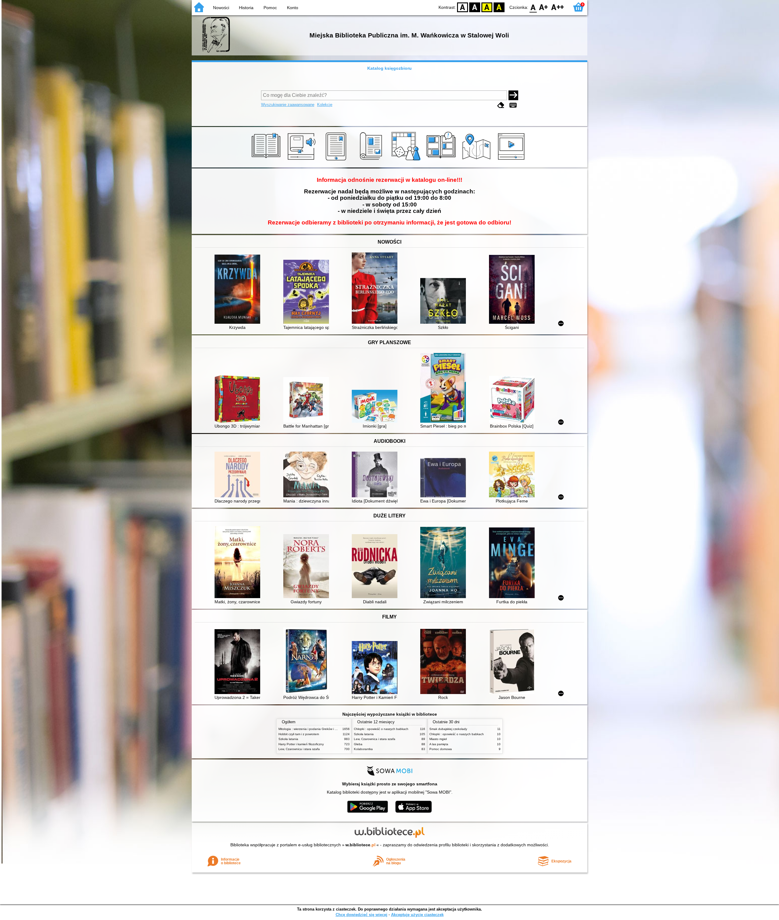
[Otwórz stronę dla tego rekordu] (239, 290)
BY (499, 6)
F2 (558, 6)
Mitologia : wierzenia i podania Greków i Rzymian (312, 729)
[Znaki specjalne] (513, 105)
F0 (533, 6)
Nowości (221, 7)
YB (487, 6)
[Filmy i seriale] (512, 160)
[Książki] (267, 160)
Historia (246, 7)
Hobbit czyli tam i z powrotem (298, 734)
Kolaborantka (363, 749)
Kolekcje (324, 104)
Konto (292, 7)
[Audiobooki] (302, 160)
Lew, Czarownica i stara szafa (299, 749)
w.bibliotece (360, 844)
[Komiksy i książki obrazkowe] (442, 160)
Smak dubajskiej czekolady (448, 729)
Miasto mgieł (438, 739)
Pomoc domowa (440, 749)
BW (475, 6)
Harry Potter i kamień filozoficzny (301, 744)
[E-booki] (337, 160)
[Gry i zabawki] (407, 160)
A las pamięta (438, 744)
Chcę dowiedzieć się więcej (361, 914)
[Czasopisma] (372, 160)
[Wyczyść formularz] (501, 105)
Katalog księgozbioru (389, 68)
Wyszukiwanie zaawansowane (287, 104)
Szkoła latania (288, 739)
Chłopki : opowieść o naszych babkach (381, 729)
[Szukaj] (513, 95)
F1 (544, 6)
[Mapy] (477, 160)
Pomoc (270, 7)
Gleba (358, 744)
